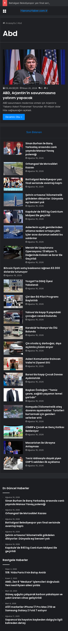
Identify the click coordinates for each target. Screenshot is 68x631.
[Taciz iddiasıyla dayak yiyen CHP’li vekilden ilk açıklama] (13, 463)
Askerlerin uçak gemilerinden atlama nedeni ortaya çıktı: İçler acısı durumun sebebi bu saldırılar (44, 232)
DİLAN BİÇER (11, 88)
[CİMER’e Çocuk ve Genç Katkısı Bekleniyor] (13, 432)
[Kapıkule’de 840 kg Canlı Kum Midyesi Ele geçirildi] (13, 216)
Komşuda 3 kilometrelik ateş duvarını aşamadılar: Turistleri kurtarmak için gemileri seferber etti (44, 412)
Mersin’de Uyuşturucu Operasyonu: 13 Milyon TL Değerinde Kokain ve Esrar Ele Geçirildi (43, 253)
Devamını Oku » (13, 116)
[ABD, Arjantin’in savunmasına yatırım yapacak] (34, 67)
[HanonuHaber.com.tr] (34, 11)
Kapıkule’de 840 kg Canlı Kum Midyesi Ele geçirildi (44, 213)
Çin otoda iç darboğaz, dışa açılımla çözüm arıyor (43, 345)
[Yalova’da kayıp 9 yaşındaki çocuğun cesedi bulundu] (13, 317)
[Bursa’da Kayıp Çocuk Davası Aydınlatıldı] (13, 379)
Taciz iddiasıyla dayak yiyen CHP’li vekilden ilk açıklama (43, 460)
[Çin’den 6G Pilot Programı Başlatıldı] (13, 301)
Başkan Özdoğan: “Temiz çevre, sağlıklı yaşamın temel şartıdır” (43, 393)
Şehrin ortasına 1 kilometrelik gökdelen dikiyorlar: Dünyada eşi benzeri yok (44, 198)
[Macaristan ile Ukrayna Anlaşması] (13, 447)
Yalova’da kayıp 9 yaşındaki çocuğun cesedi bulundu (43, 314)
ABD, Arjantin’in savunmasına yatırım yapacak (29, 95)
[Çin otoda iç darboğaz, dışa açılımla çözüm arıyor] (13, 348)
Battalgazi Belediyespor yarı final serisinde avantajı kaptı (43, 181)
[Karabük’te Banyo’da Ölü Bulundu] (13, 332)
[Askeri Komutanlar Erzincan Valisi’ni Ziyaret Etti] (13, 363)
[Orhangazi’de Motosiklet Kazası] (13, 168)
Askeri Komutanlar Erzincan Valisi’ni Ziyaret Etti (43, 360)
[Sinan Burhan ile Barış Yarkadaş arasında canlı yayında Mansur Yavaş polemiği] (13, 148)
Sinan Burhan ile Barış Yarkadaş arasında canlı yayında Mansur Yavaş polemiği (41, 149)
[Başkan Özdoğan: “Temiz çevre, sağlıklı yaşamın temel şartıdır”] (13, 394)
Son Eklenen (34, 132)
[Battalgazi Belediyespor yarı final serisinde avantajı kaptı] (13, 184)
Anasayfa (10, 23)
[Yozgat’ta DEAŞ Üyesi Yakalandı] (13, 286)
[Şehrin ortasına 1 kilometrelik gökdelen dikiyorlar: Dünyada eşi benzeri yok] (13, 199)
